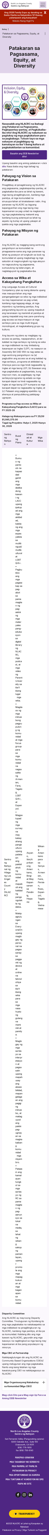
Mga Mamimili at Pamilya (24, 1466)
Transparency (27, 1513)
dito (4, 166)
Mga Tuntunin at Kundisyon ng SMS (25, 1479)
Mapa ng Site (24, 1483)
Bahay (4, 29)
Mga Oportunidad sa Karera (24, 1474)
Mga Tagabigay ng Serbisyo (24, 1461)
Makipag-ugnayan (24, 1457)
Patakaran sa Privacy (24, 1470)
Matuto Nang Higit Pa (23, 21)
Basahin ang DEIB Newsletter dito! (24, 155)
